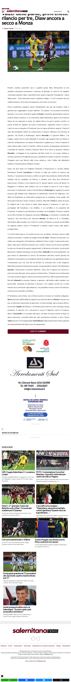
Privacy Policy (27, 645)
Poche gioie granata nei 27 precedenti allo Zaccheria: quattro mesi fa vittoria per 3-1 (19, 576)
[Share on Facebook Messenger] (44, 680)
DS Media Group (41, 661)
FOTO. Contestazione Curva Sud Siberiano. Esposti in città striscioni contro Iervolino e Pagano (51, 474)
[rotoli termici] (35, 421)
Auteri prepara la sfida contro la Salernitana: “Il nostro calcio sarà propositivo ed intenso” (17, 609)
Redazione (4, 645)
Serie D (10, 645)
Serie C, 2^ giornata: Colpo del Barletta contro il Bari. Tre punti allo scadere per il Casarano (17, 508)
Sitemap (58, 645)
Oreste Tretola (8, 28)
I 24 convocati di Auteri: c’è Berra (16, 540)
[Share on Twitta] (61, 680)
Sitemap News (66, 645)
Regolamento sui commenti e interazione (44, 645)
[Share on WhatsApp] (9, 680)
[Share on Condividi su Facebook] (26, 680)
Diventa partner (18, 645)
